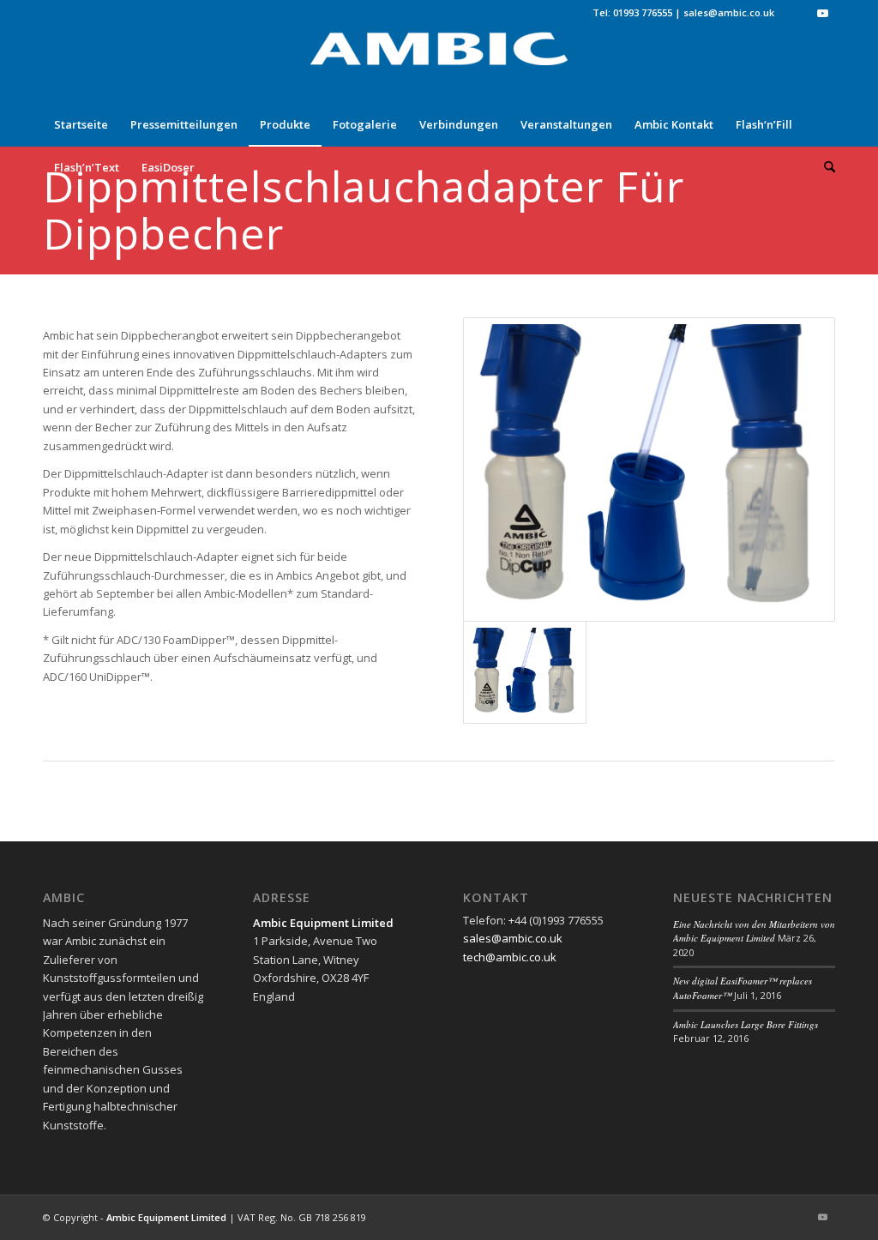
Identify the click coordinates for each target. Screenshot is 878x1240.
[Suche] (824, 167)
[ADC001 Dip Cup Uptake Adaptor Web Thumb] (649, 469)
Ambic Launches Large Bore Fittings (745, 1024)
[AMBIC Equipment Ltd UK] (439, 64)
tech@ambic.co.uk (509, 957)
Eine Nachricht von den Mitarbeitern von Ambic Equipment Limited (754, 931)
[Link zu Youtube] (822, 13)
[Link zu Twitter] (796, 13)
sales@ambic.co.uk (728, 12)
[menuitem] (81, 124)
